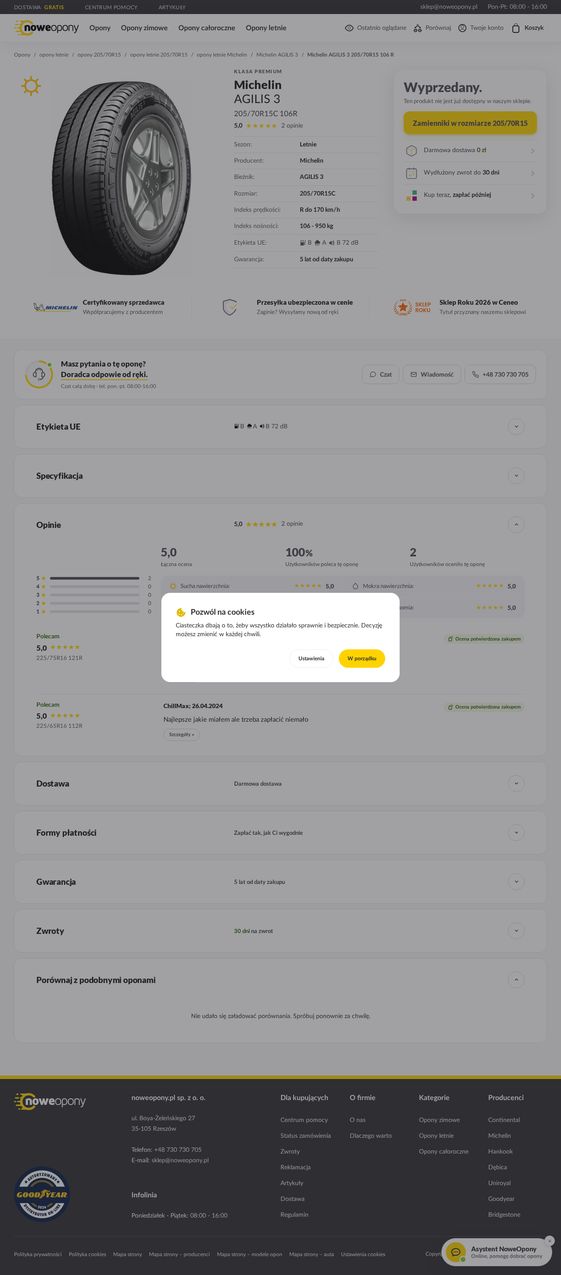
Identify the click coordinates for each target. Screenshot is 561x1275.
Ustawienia (311, 658)
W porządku (362, 658)
